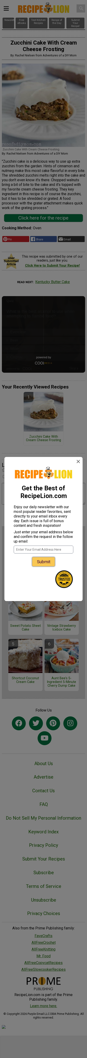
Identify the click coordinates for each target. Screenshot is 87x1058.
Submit (43, 561)
